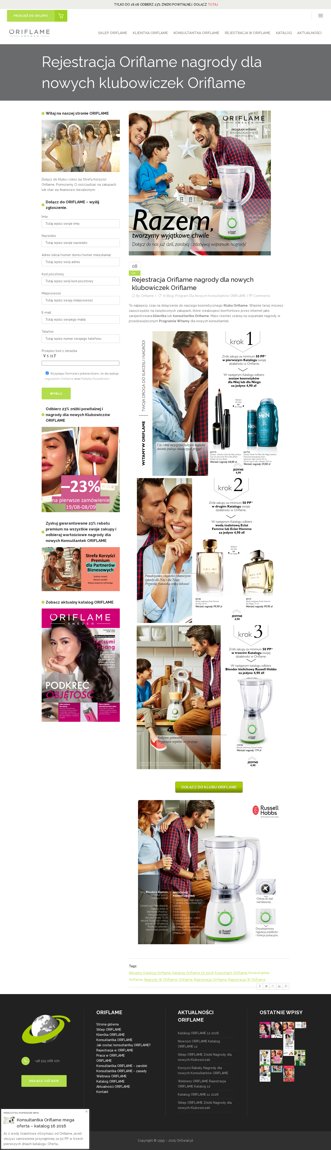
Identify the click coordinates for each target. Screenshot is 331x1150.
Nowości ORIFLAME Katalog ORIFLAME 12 (199, 1043)
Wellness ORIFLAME (111, 1076)
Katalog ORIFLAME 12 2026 (198, 1033)
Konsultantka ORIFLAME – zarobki (121, 1066)
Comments (261, 296)
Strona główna (107, 1024)
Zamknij (86, 1111)
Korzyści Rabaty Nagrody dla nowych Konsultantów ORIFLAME (203, 1070)
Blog (170, 296)
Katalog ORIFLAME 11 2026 (198, 1094)
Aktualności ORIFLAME (113, 1086)
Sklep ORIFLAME (108, 1029)
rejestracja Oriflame (210, 979)
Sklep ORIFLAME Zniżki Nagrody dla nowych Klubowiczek (205, 1057)
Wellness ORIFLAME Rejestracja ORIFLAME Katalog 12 (202, 1083)
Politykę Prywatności (95, 378)
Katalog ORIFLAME (110, 1081)
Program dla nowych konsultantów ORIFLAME (210, 296)
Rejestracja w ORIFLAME (114, 1050)
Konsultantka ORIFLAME (114, 1040)
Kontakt (102, 1092)
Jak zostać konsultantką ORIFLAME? (123, 1045)
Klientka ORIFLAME (110, 1035)
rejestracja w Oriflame (246, 979)
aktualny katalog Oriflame (150, 973)
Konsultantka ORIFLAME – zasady (121, 1071)
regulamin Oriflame (59, 378)
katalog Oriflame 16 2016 (193, 973)
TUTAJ (213, 4)
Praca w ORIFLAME (110, 1055)
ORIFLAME (104, 1060)
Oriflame (147, 296)
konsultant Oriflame (231, 973)
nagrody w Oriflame (160, 979)
